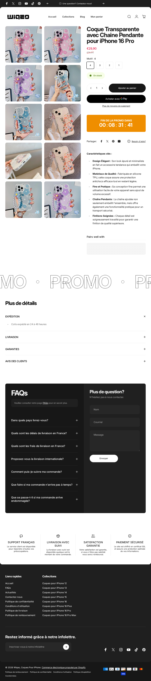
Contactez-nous (13, 597)
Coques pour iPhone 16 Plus (57, 606)
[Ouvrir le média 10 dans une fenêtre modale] (62, 199)
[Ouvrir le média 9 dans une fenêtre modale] (23, 44)
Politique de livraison (16, 610)
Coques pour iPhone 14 (54, 592)
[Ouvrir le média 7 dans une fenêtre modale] (62, 161)
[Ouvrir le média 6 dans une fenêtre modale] (23, 161)
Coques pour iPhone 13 (54, 587)
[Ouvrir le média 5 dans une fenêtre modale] (62, 122)
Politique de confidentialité (19, 601)
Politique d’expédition (82, 672)
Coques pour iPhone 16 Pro (56, 610)
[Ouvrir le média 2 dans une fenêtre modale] (23, 83)
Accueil (9, 583)
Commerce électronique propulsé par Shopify (64, 667)
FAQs (45, 403)
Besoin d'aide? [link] (139, 141)
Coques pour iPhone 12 (54, 583)
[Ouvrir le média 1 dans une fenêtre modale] (62, 44)
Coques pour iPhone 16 (54, 601)
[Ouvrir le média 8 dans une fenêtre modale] (23, 199)
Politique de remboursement (20, 615)
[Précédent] (47, 3)
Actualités (10, 592)
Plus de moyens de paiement (116, 106)
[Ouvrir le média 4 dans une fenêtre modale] (23, 122)
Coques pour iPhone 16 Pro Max (59, 615)
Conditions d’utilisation (62, 672)
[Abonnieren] (66, 647)
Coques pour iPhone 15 (54, 597)
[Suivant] (103, 3)
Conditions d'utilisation (17, 606)
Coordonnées (10, 676)
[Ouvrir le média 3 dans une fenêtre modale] (62, 83)
